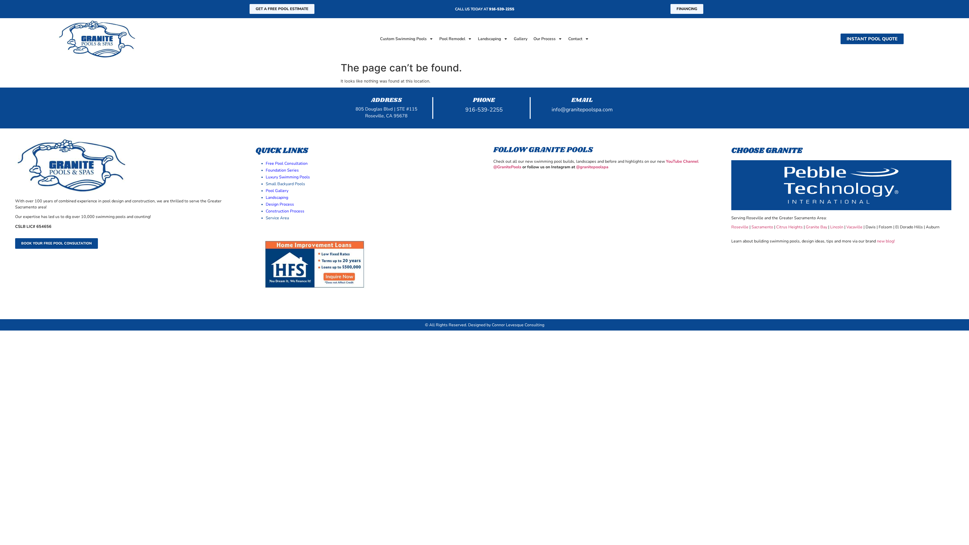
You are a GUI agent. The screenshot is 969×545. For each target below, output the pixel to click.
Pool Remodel (452, 38)
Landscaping (489, 38)
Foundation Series (282, 170)
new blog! (886, 241)
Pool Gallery (277, 191)
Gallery (520, 38)
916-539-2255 (501, 9)
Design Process (280, 204)
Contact (575, 38)
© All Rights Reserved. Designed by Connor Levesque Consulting (484, 325)
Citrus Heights (789, 227)
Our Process (544, 38)
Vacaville (854, 227)
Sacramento (762, 227)
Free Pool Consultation (287, 163)
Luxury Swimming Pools (288, 177)
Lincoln (836, 227)
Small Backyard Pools (285, 184)
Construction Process (285, 211)
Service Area (277, 218)
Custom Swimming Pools (403, 38)
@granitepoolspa (592, 167)
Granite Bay (816, 227)
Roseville (739, 227)
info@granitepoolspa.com (582, 109)
